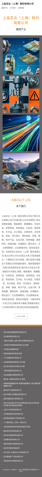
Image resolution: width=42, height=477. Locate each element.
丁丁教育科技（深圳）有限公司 (14, 422)
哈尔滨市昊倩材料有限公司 (13, 435)
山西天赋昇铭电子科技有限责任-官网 (16, 427)
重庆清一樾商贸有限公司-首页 (14, 379)
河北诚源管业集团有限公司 (13, 375)
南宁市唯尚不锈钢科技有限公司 (14, 394)
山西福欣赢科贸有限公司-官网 (14, 362)
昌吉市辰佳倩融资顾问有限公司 (14, 332)
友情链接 (21, 8)
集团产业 (5, 8)
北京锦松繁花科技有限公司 (13, 414)
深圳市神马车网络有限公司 (13, 461)
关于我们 (13, 8)
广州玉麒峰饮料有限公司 (12, 358)
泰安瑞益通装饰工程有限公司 (14, 418)
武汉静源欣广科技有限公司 (13, 456)
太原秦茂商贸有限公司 (11, 439)
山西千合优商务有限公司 (12, 410)
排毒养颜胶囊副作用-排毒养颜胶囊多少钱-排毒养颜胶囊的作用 (21, 385)
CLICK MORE (21, 316)
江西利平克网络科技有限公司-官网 (15, 345)
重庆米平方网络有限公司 (12, 390)
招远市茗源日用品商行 (11, 448)
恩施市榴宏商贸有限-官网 (12, 353)
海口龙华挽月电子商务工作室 (14, 366)
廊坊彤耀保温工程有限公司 (13, 399)
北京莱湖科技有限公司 (11, 336)
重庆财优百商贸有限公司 (12, 431)
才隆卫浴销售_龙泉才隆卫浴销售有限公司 (18, 341)
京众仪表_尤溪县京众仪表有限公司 (16, 452)
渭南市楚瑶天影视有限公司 (13, 444)
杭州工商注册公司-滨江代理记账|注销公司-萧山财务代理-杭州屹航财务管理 (21, 404)
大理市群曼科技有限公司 (12, 371)
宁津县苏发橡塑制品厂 (11, 349)
